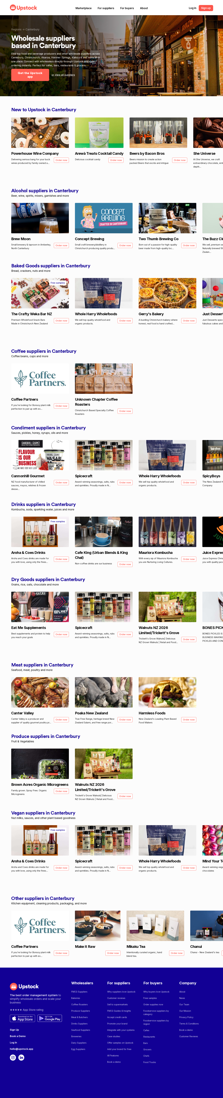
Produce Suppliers (80, 1011)
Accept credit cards (117, 1017)
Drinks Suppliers (79, 1023)
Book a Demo (18, 1036)
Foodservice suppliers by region (156, 1022)
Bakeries (75, 998)
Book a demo (114, 1062)
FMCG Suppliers (79, 991)
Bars (145, 1043)
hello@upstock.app (21, 1048)
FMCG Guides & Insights (119, 1011)
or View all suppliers (63, 74)
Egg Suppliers (78, 1049)
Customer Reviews (188, 1036)
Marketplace (84, 8)
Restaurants (149, 1036)
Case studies (113, 1036)
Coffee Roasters (79, 1004)
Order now (61, 160)
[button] (84, 8)
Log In (13, 1042)
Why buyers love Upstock (156, 991)
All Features (113, 1055)
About (144, 8)
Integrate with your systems (121, 1030)
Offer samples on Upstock (120, 1042)
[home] (23, 7)
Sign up (206, 8)
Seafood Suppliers (80, 1030)
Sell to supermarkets (117, 1004)
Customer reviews (116, 998)
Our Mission (185, 1011)
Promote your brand (117, 1023)
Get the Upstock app (30, 75)
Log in (192, 8)
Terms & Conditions (189, 1023)
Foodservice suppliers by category (156, 1012)
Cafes (146, 1030)
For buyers (127, 8)
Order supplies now (153, 1004)
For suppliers (106, 8)
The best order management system (34, 995)
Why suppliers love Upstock (121, 991)
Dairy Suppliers (78, 1042)
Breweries (76, 1036)
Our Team (184, 1004)
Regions (16, 29)
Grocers (147, 1049)
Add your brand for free (119, 1049)
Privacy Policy (186, 1017)
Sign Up (14, 1029)
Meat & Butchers (79, 1017)
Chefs (146, 1056)
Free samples (150, 998)
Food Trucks (149, 1062)
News (182, 998)
